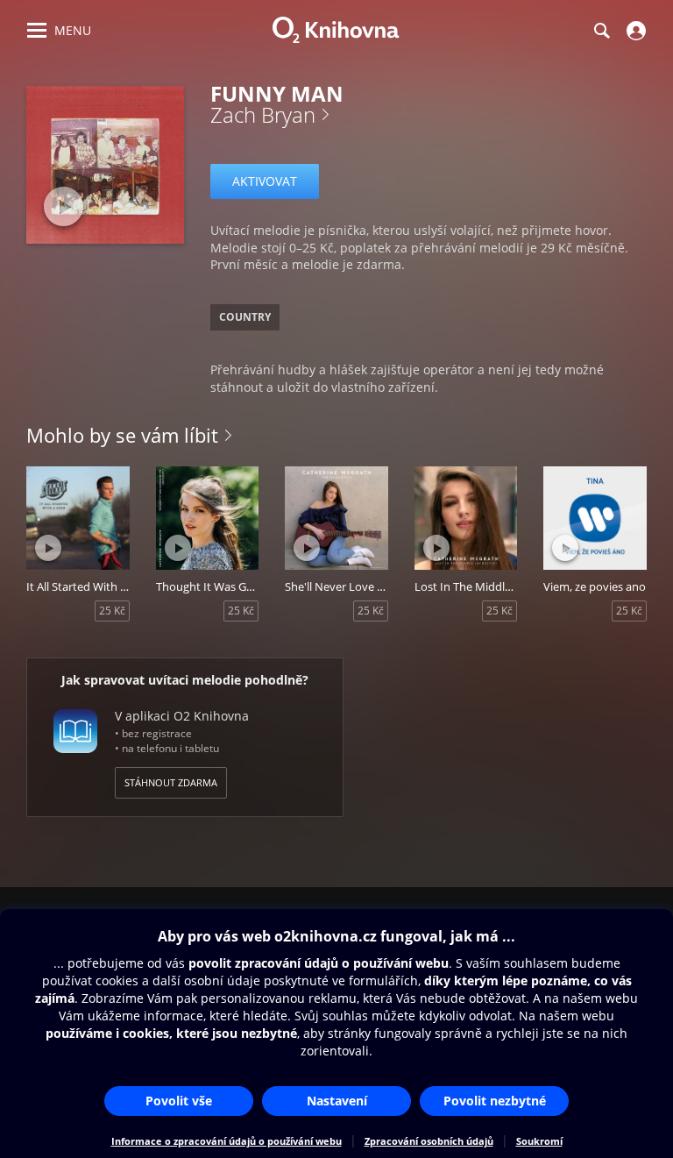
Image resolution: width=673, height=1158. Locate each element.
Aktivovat (264, 181)
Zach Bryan (262, 114)
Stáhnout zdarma (170, 782)
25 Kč (112, 610)
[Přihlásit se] (634, 30)
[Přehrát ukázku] (63, 206)
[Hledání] (601, 30)
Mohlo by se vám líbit (122, 435)
